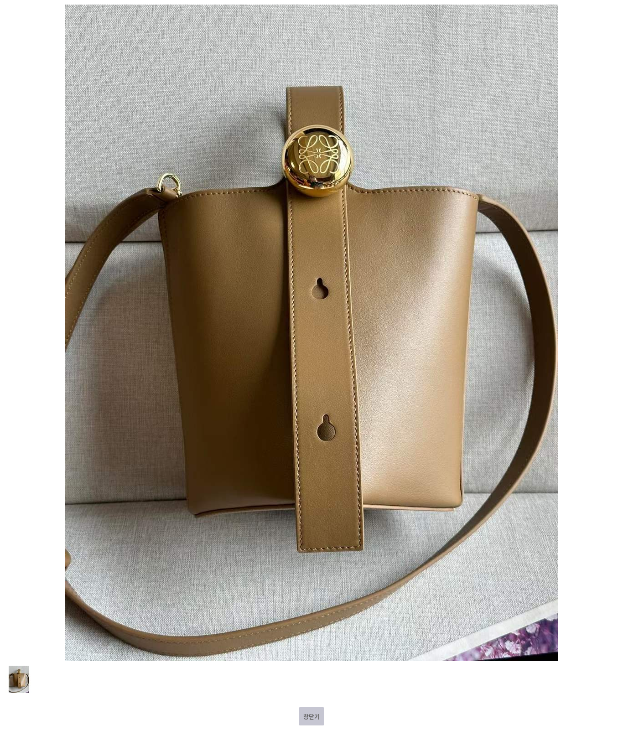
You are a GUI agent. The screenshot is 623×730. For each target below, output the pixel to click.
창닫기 (311, 716)
